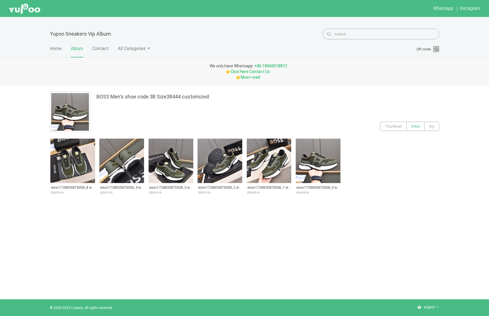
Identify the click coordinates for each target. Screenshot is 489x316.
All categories (132, 48)
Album (77, 48)
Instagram (470, 8)
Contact (100, 48)
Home (56, 48)
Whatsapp (443, 8)
